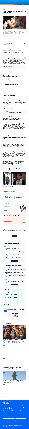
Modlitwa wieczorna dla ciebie (10, 294)
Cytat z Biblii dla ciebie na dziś (10, 297)
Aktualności (4, 411)
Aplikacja (12, 412)
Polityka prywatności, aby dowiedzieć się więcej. (20, 309)
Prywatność (13, 426)
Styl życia (4, 412)
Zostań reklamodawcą (19, 425)
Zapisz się (5, 210)
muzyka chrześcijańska (6, 326)
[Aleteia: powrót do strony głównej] (14, 2)
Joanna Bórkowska (10, 13)
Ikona (4, 345)
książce (19, 48)
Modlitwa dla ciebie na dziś (9, 299)
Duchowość (4, 413)
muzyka (4, 384)
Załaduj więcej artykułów (14, 284)
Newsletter (12, 411)
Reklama (12, 415)
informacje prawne (14, 425)
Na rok (19, 411)
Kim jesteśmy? (10, 425)
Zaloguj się (15, 420)
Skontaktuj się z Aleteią (8, 426)
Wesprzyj (14, 4)
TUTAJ (12, 186)
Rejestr (6, 4)
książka (4, 192)
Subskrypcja (12, 413)
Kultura (3, 8)
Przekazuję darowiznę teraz (8, 221)
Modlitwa (22, 4)
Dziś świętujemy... (7, 292)
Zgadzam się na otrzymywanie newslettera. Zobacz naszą (11, 208)
